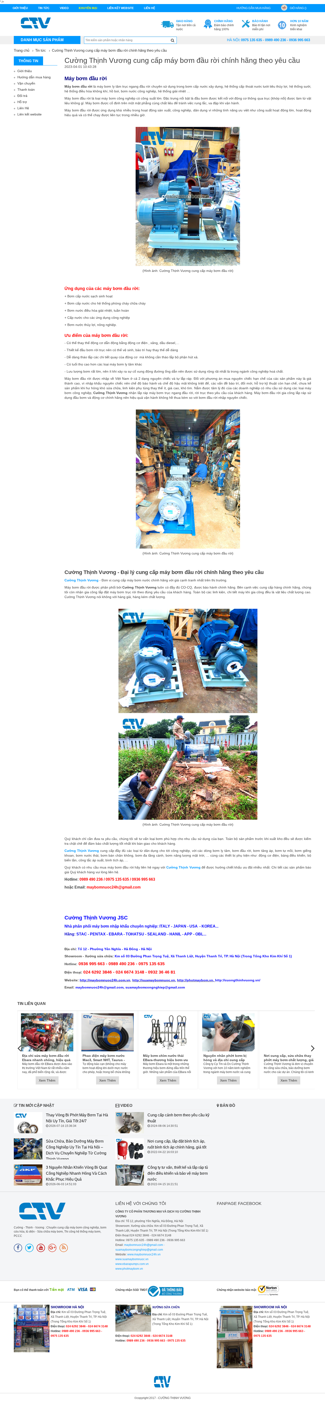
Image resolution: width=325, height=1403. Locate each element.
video (64, 8)
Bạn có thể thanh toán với (31, 1290)
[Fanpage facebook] (18, 1248)
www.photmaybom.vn (129, 1268)
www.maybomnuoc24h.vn (144, 1254)
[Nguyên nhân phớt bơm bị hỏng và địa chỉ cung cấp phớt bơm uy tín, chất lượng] (228, 1032)
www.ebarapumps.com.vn (132, 1264)
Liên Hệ (23, 108)
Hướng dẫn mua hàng (34, 77)
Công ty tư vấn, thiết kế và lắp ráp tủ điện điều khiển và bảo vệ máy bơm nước (178, 1173)
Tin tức (43, 8)
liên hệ (149, 8)
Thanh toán (26, 89)
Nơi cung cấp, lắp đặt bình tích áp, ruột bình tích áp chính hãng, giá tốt (177, 1144)
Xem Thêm (47, 1080)
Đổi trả (22, 96)
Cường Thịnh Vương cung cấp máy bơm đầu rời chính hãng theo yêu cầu (109, 50)
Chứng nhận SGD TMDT (131, 1290)
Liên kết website (29, 114)
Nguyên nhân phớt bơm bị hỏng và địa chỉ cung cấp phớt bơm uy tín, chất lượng (226, 1058)
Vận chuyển (26, 83)
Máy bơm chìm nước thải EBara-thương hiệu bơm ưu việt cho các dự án (165, 1058)
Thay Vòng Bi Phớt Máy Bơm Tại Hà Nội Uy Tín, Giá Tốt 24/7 (77, 1118)
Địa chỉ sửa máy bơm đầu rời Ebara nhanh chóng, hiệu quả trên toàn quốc (46, 1058)
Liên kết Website (120, 8)
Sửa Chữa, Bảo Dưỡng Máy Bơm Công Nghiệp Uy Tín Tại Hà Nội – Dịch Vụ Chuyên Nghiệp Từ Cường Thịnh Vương (76, 1150)
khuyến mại (88, 8)
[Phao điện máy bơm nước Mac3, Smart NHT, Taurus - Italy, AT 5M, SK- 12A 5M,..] (107, 1032)
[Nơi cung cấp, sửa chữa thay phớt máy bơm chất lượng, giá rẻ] (289, 1032)
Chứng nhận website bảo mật (236, 1290)
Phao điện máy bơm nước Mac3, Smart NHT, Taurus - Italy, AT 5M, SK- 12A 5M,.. (104, 1058)
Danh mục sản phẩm (42, 40)
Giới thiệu (20, 8)
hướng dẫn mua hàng (253, 8)
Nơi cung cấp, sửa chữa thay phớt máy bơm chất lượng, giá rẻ (289, 1058)
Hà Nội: (233, 40)
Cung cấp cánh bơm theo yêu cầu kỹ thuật (178, 1118)
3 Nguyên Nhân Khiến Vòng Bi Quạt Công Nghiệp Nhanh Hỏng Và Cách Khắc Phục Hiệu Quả (76, 1173)
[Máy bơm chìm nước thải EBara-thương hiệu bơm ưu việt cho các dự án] (168, 1032)
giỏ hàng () (298, 8)
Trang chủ (21, 50)
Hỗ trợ (22, 102)
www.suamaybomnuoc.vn (131, 1259)
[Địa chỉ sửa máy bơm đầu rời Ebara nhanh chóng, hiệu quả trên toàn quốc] (47, 1032)
